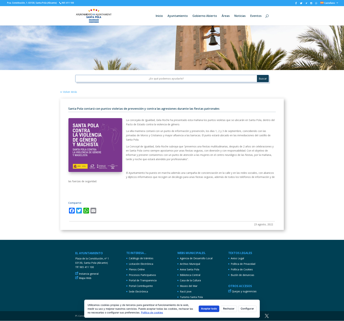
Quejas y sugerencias (244, 291)
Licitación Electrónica (141, 264)
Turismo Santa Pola (191, 297)
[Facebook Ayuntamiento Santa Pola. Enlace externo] (296, 4)
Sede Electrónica (138, 291)
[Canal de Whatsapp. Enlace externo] (316, 4)
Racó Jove (186, 291)
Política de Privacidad (243, 264)
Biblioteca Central (190, 275)
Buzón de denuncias (242, 275)
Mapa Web (85, 278)
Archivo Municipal (190, 264)
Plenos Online (137, 269)
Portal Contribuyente (141, 286)
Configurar (247, 308)
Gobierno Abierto (204, 16)
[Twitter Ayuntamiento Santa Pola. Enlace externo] (301, 4)
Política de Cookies (242, 269)
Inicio (159, 16)
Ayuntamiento (178, 16)
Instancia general (89, 273)
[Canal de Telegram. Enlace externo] (306, 4)
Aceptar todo (209, 308)
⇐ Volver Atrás (68, 92)
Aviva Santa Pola (189, 269)
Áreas (226, 16)
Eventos (256, 16)
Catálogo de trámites (141, 258)
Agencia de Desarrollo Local (196, 258)
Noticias (240, 16)
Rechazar (229, 308)
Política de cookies (152, 312)
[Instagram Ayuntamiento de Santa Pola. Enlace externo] (311, 4)
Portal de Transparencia (143, 280)
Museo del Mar (188, 286)
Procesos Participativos (142, 275)
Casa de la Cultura (190, 280)
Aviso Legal (237, 258)
